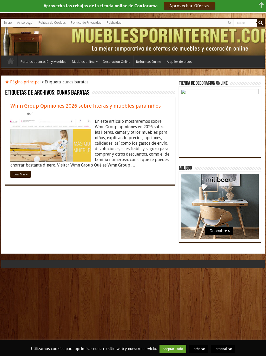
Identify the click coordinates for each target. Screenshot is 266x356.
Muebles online (83, 62)
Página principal (25, 81)
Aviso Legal (25, 22)
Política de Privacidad (86, 22)
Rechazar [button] (198, 349)
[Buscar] (261, 23)
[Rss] (230, 23)
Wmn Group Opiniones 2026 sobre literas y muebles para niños (85, 106)
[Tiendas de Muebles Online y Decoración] (24, 40)
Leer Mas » (21, 174)
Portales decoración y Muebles (43, 62)
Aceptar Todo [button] (173, 349)
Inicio (8, 22)
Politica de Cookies (52, 22)
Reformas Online (148, 62)
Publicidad (114, 22)
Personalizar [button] (223, 349)
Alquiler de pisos (179, 62)
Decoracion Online (116, 62)
